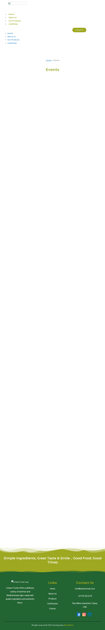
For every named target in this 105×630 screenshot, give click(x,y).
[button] (36, 30)
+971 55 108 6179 (85, 596)
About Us (52, 594)
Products (52, 599)
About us (13, 17)
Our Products (15, 21)
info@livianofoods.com (85, 589)
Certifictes (13, 24)
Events (52, 609)
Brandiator (69, 625)
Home (11, 14)
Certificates (52, 604)
